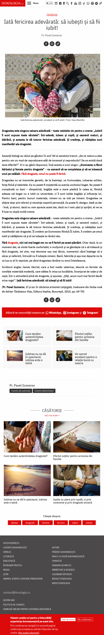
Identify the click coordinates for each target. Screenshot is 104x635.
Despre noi (9, 600)
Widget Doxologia (62, 578)
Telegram (92, 312)
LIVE (50, 3)
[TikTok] (84, 3)
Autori (55, 547)
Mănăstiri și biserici (63, 570)
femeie (45, 522)
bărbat (14, 522)
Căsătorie (52, 14)
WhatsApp (55, 312)
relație (89, 522)
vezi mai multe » (52, 415)
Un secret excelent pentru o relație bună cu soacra (86, 358)
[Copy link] (57, 43)
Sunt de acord (68, 619)
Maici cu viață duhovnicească (68, 556)
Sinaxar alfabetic (61, 565)
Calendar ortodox (62, 574)
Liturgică (8, 556)
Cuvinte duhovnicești (44, 390)
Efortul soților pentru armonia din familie (84, 336)
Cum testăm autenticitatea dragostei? (34, 336)
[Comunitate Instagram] (92, 3)
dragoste (30, 522)
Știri (5, 574)
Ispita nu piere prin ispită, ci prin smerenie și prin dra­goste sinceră (72, 501)
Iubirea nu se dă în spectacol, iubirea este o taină (35, 358)
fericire (61, 522)
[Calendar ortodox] (56, 3)
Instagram (73, 312)
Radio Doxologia (61, 583)
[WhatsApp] (88, 3)
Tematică (57, 561)
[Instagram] (80, 3)
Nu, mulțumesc (85, 619)
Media (6, 570)
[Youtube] (75, 3)
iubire (75, 522)
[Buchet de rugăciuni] (64, 3)
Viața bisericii (11, 543)
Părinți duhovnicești (63, 552)
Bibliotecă (9, 561)
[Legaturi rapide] (100, 3)
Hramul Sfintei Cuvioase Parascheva (22, 578)
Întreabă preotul (12, 565)
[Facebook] (71, 3)
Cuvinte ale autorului (20, 390)
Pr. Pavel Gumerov (51, 35)
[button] (33, 3)
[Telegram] (96, 3)
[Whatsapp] (52, 43)
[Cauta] (67, 3)
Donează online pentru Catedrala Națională (27, 609)
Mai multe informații (28, 632)
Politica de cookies (13, 604)
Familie (7, 552)
